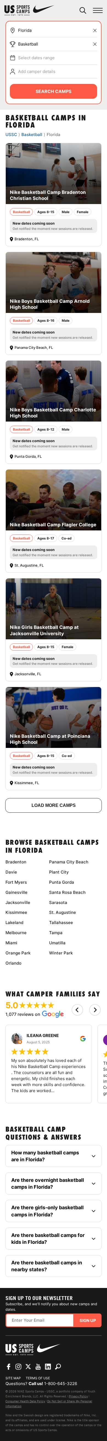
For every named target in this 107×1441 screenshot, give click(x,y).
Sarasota (58, 902)
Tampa (56, 932)
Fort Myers (16, 882)
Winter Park (61, 953)
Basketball (28, 44)
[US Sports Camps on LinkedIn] (48, 1367)
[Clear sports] (95, 44)
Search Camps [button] (53, 91)
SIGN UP (88, 1320)
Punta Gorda (61, 882)
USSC (11, 134)
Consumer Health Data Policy (25, 1401)
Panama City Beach (68, 861)
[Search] (83, 10)
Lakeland (14, 922)
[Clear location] (95, 30)
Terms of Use (38, 1378)
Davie (11, 872)
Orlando (13, 963)
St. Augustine (62, 912)
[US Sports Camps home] (29, 10)
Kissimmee (16, 912)
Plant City (59, 872)
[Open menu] (98, 10)
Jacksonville (17, 902)
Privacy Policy (78, 1396)
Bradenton (15, 861)
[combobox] (57, 30)
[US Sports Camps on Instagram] (18, 1367)
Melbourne (16, 932)
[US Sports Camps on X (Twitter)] (28, 1367)
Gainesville (16, 892)
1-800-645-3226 (60, 1383)
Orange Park (17, 953)
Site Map (13, 1378)
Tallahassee (61, 922)
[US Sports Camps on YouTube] (38, 1367)
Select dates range (36, 57)
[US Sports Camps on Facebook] (8, 1367)
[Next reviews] (95, 1009)
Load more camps (54, 805)
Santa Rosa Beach (67, 892)
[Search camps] (58, 1367)
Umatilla (57, 942)
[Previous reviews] (77, 1009)
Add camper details (36, 71)
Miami (11, 942)
